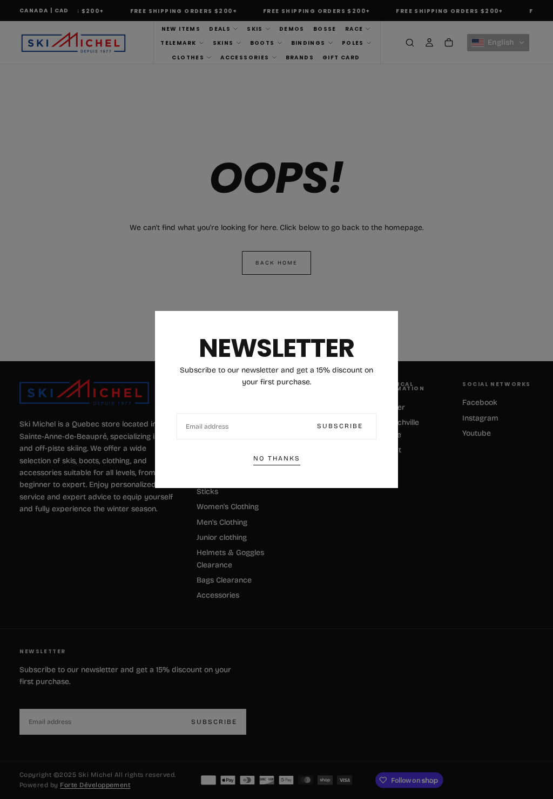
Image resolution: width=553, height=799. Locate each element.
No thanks (276, 458)
